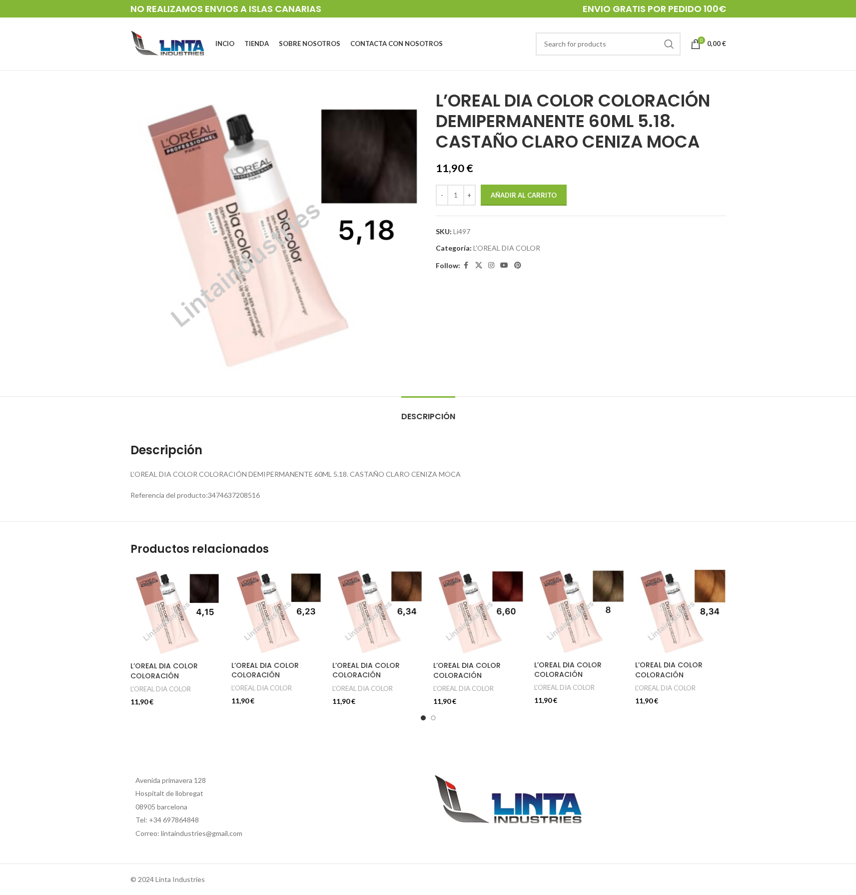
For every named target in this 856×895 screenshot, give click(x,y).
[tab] (428, 411)
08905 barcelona (161, 806)
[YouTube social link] (504, 265)
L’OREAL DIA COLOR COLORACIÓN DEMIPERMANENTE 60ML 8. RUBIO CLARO (578, 679)
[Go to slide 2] (433, 717)
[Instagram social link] (491, 265)
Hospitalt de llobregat (169, 793)
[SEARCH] (669, 44)
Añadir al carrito (524, 195)
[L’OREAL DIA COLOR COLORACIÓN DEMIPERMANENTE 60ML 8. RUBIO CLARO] (579, 611)
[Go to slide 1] (423, 717)
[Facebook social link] (466, 265)
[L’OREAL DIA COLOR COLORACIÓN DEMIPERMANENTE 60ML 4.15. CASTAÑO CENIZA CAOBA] (175, 611)
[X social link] (478, 265)
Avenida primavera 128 (170, 780)
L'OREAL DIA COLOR (506, 248)
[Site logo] (167, 43)
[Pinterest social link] (517, 265)
